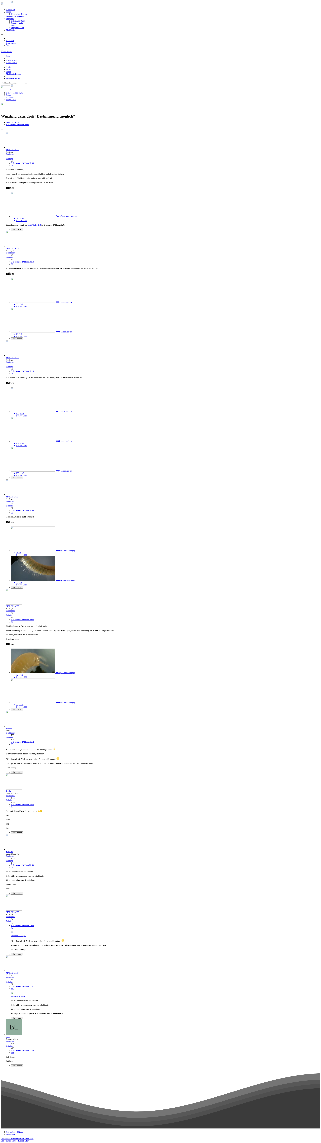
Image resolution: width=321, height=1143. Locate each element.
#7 (12, 807)
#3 (12, 373)
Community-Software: (17, 1138)
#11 (12, 1053)
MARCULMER (12, 122)
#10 (12, 989)
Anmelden (10, 41)
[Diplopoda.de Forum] (12, 5)
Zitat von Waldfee (18, 996)
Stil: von (15, 1141)
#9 (12, 928)
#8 (12, 867)
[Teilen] (2, 129)
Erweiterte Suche (13, 78)
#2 (12, 264)
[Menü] (2, 34)
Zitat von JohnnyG (18, 936)
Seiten (8, 69)
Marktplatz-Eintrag (13, 74)
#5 (12, 622)
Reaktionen (10, 154)
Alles (8, 56)
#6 (12, 744)
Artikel (9, 67)
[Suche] (26, 83)
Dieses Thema (11, 60)
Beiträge (9, 159)
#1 (12, 165)
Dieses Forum (11, 63)
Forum (8, 72)
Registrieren (11, 43)
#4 (12, 512)
